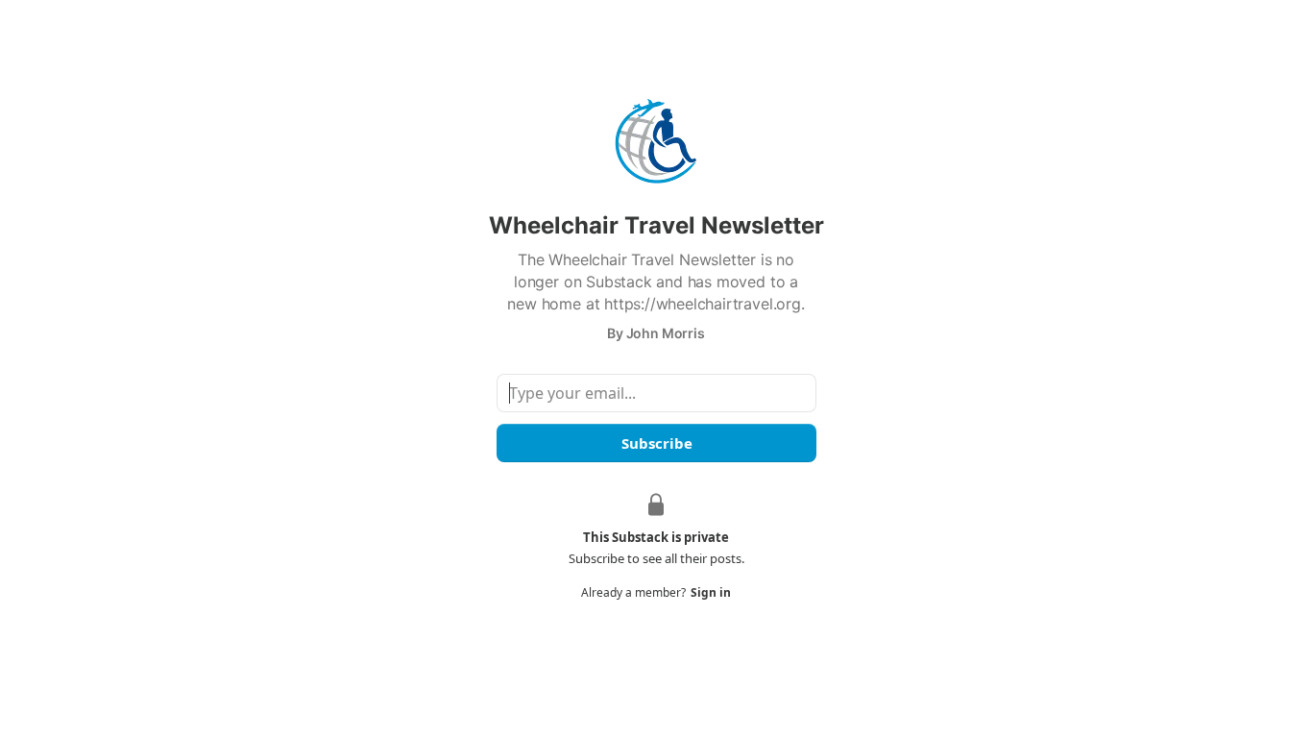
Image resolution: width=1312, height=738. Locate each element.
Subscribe (656, 443)
